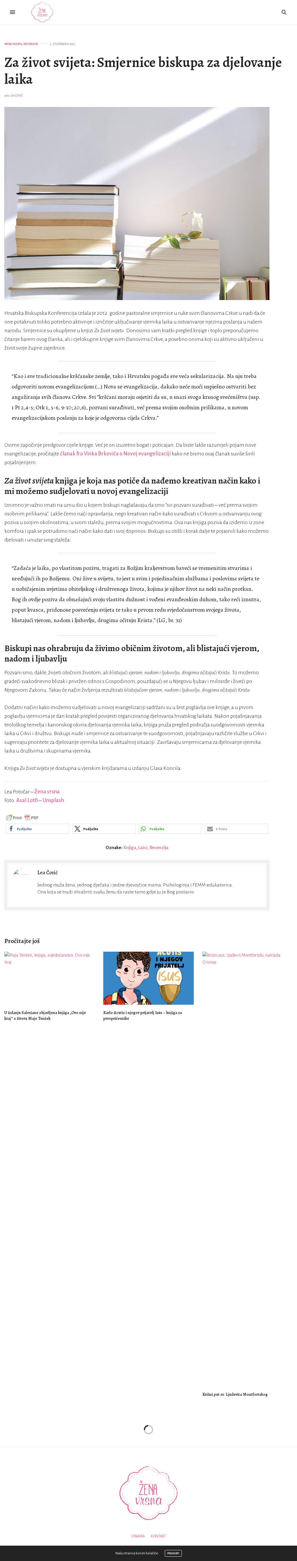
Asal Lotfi (27, 800)
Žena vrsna (47, 792)
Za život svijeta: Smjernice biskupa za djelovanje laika (143, 71)
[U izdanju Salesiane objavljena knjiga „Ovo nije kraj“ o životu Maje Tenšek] (49, 978)
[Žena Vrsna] (42, 12)
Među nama (13, 44)
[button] (37, 829)
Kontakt (158, 1536)
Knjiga (129, 847)
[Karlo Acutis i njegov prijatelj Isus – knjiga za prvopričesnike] (148, 978)
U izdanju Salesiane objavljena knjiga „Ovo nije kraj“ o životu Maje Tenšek (45, 1015)
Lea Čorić (16, 95)
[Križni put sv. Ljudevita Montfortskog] (247, 1169)
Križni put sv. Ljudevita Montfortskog (235, 1394)
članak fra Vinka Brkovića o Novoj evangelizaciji (115, 454)
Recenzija (159, 847)
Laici (142, 847)
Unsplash (53, 800)
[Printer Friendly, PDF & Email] (22, 817)
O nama (138, 1536)
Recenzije (30, 44)
